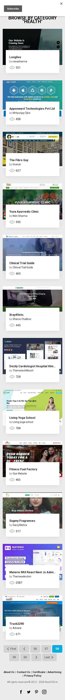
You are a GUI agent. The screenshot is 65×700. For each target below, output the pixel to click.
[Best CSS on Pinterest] (36, 691)
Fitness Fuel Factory (23, 469)
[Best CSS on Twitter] (28, 691)
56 (35, 648)
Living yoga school (23, 422)
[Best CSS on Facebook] (21, 691)
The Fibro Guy (18, 160)
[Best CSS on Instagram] (44, 691)
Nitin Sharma (20, 215)
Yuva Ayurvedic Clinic (24, 211)
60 (25, 657)
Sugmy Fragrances (22, 520)
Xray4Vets (16, 315)
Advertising (54, 672)
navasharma (20, 61)
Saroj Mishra (20, 525)
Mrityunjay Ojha (21, 112)
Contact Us (23, 672)
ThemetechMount (23, 370)
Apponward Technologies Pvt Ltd (32, 108)
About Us (9, 672)
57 (46, 648)
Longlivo (15, 57)
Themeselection (22, 576)
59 (14, 657)
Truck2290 (16, 623)
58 (57, 648)
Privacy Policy (32, 675)
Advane (17, 628)
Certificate (38, 672)
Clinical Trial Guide (21, 263)
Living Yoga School (22, 417)
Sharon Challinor (22, 319)
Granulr (17, 164)
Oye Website (20, 473)
